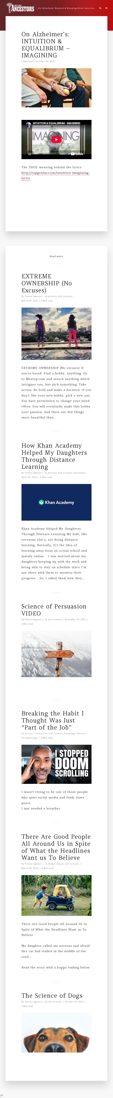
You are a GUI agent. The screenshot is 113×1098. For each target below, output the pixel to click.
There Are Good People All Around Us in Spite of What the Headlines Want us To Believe (56, 847)
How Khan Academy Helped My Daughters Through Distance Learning (54, 456)
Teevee (29, 733)
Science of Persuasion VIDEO (54, 610)
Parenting (78, 473)
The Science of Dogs (52, 995)
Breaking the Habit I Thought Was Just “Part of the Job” (52, 720)
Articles (52, 296)
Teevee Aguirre (33, 296)
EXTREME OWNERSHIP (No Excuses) (46, 283)
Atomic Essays (56, 864)
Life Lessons (65, 296)
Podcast (80, 733)
